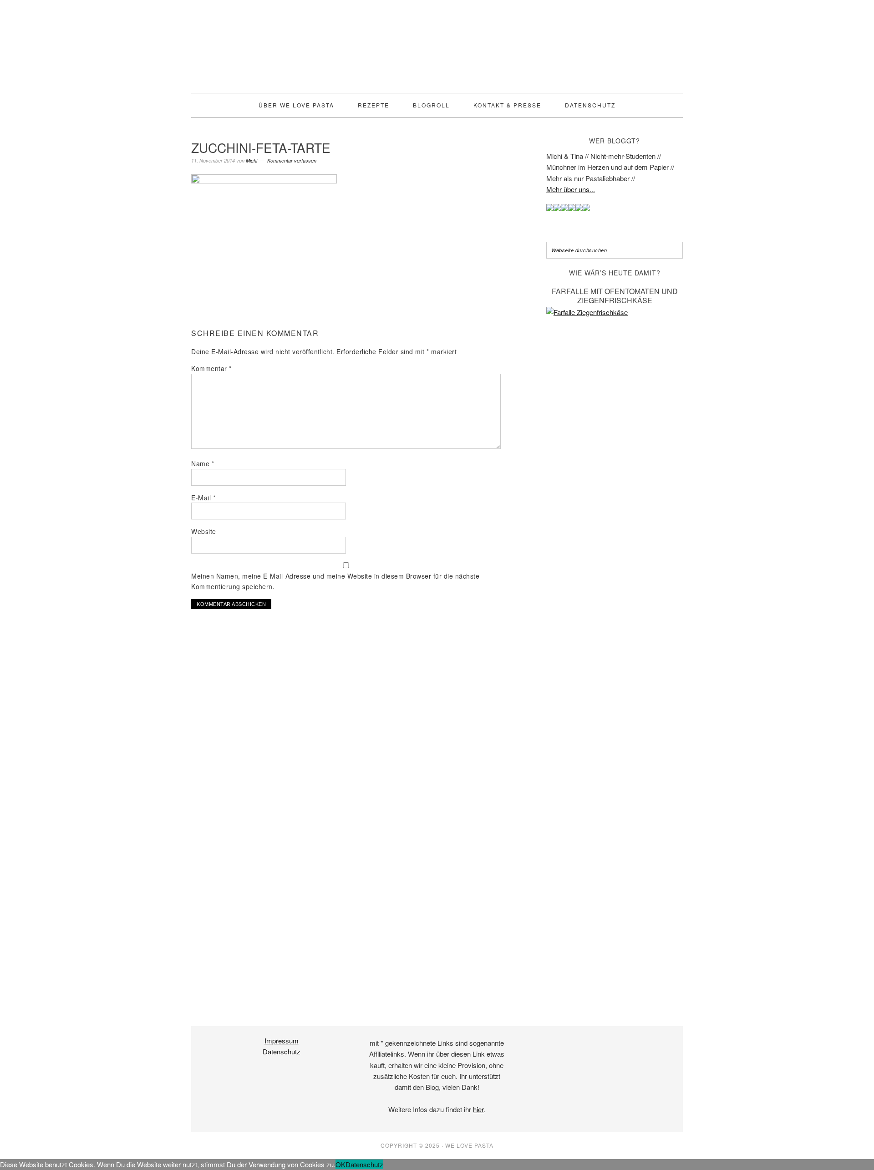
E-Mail (203, 497)
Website (203, 531)
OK (340, 1164)
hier (478, 1109)
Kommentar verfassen (291, 160)
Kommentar (211, 368)
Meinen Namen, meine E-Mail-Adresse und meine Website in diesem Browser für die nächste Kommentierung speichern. (335, 581)
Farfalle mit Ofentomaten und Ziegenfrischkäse (615, 295)
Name (202, 463)
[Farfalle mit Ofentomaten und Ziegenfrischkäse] (614, 312)
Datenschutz (281, 1051)
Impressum (281, 1040)
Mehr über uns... (570, 189)
